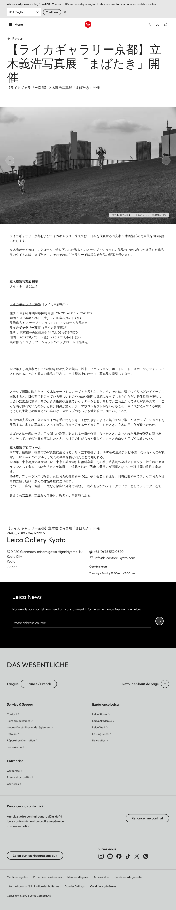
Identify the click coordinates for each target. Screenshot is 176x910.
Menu (18, 24)
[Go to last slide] (5, 161)
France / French (38, 684)
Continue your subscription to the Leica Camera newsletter (159, 621)
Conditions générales (103, 886)
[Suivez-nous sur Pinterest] (145, 856)
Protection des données (47, 877)
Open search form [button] (149, 24)
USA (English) (17, 12)
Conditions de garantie (128, 877)
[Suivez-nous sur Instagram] (101, 856)
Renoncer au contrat (147, 818)
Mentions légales (17, 877)
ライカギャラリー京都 (25, 304)
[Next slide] (170, 161)
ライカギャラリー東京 (25, 328)
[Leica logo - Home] (88, 24)
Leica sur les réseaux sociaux (35, 855)
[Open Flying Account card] (157, 24)
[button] (165, 684)
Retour (17, 38)
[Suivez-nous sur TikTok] (127, 856)
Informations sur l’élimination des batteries (33, 886)
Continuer (52, 12)
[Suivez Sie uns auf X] (136, 856)
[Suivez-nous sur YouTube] (110, 856)
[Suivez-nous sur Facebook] (119, 856)
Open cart (165, 24)
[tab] (86, 220)
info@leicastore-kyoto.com (115, 558)
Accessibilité (101, 877)
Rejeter (65, 12)
